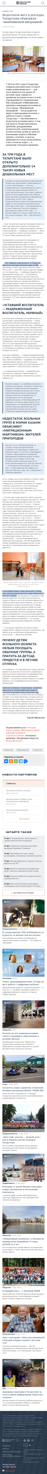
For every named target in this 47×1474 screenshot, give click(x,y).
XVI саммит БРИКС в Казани (18, 792)
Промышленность (9, 929)
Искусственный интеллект (17, 811)
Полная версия (8, 1464)
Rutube (9, 740)
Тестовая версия (9, 1467)
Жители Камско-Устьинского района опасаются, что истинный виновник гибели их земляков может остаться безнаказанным (22, 1398)
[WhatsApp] (16, 761)
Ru (25, 1445)
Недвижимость (8, 1183)
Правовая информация (11, 1452)
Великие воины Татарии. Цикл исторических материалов (19, 801)
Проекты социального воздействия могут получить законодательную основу (21, 869)
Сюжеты (11, 783)
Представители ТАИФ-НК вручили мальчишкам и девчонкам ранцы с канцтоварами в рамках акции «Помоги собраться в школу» (23, 1294)
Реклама (5, 1449)
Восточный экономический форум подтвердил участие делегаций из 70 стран (22, 885)
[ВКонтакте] (6, 761)
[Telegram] (21, 761)
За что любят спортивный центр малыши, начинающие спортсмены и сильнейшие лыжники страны (21, 1143)
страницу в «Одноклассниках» (15, 734)
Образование (22, 750)
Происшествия (8, 1334)
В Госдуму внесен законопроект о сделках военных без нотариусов (21, 839)
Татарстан (37, 750)
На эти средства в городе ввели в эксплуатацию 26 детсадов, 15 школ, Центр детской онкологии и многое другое (23, 1245)
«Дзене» (19, 740)
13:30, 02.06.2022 (8, 27)
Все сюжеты (24, 819)
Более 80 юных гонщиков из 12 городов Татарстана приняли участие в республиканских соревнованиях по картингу (23, 1092)
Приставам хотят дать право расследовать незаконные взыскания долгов (23, 854)
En (30, 1445)
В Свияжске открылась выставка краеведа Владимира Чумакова (20, 847)
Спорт (4, 1084)
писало (15, 445)
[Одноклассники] (11, 761)
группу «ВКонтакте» (23, 730)
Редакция (6, 1446)
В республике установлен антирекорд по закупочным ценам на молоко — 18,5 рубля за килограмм (23, 937)
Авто (4, 1388)
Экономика (6, 978)
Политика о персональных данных (11, 1455)
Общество (7, 11)
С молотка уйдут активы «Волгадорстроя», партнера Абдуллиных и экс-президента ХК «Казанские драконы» (22, 1193)
